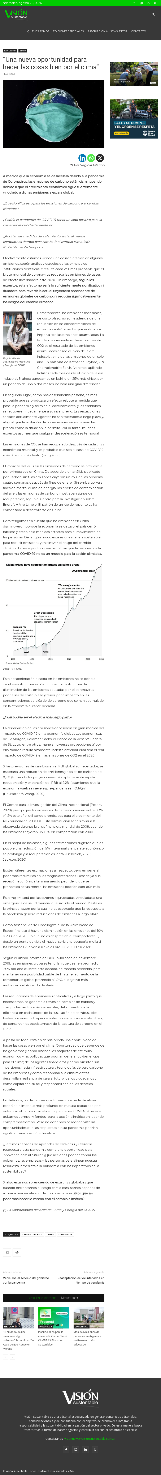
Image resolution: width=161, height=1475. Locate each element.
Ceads (50, 1234)
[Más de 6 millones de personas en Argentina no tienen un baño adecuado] (89, 1317)
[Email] (7, 1252)
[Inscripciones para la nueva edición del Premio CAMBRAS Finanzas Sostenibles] (53, 1317)
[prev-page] (5, 1357)
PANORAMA (10, 50)
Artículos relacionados (42, 1297)
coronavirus (65, 1234)
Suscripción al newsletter (107, 31)
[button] (153, 15)
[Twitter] (155, 3)
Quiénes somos (38, 31)
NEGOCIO (9, 1326)
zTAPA (23, 50)
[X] (100, 158)
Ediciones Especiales (68, 31)
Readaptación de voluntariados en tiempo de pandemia (81, 1280)
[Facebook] (134, 3)
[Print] (17, 1252)
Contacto (138, 31)
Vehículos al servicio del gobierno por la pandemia (26, 1280)
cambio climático (32, 1234)
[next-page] (12, 1357)
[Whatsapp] (91, 158)
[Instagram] (141, 3)
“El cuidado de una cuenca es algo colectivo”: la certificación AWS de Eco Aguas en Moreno (18, 1340)
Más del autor (69, 1297)
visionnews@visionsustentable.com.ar (90, 1439)
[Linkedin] (148, 3)
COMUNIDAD (81, 1326)
